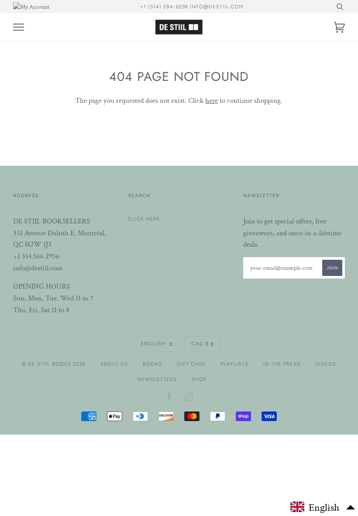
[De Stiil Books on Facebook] (169, 398)
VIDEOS (325, 364)
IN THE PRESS (281, 364)
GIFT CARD (191, 364)
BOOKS (152, 364)
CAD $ (200, 344)
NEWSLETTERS (157, 379)
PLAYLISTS (234, 364)
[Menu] (18, 27)
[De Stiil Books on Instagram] (188, 398)
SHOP (199, 379)
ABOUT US (114, 364)
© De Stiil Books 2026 (54, 364)
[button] (323, 507)
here (211, 100)
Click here (144, 219)
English (154, 344)
